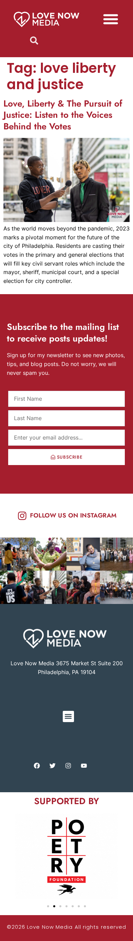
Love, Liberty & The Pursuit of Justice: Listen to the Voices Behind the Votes (62, 115)
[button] (111, 19)
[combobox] (67, 40)
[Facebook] (37, 766)
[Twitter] (52, 766)
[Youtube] (84, 766)
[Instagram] (68, 766)
